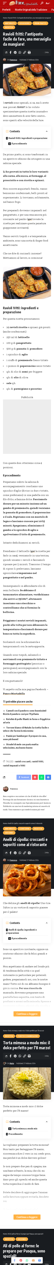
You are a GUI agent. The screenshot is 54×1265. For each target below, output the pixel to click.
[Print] (29, 52)
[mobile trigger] (5, 3)
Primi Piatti (40, 23)
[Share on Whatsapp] (20, 52)
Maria (12, 1063)
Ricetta (9, 27)
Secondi (9, 833)
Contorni (24, 829)
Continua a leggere (27, 1013)
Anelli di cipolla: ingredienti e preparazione (21, 931)
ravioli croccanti (23, 761)
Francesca (13, 60)
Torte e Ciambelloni (28, 1036)
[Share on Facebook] (10, 52)
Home (5, 18)
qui (30, 219)
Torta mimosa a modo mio (24, 1128)
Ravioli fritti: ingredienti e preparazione (28, 138)
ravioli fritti (37, 761)
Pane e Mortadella (14, 693)
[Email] (33, 1260)
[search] (42, 3)
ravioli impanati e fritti (14, 765)
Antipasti (10, 23)
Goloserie (25, 23)
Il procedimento (19, 143)
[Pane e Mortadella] (23, 3)
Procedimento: (16, 1134)
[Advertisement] (27, 426)
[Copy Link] (24, 52)
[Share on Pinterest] (15, 52)
